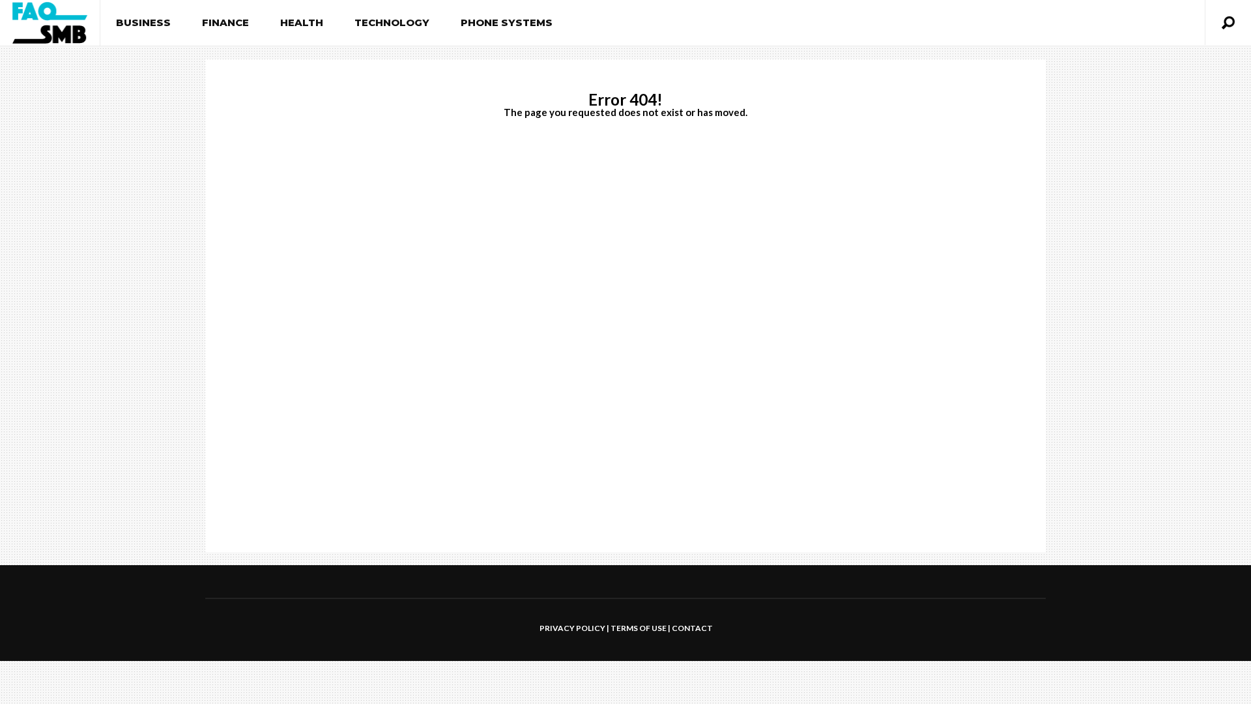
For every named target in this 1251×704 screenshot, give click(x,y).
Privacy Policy (572, 628)
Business (143, 22)
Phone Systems (507, 22)
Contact (692, 628)
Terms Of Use (639, 628)
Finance (225, 22)
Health (301, 22)
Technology (391, 22)
